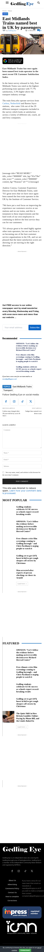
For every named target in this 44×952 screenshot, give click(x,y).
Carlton (5, 103)
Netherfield (15, 103)
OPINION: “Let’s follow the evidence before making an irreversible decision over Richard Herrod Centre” (27, 347)
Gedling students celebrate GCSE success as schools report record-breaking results (28, 369)
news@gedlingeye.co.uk (9, 379)
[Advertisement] (22, 147)
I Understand (25, 950)
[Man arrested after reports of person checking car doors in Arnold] (8, 573)
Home (4, 11)
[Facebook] (6, 401)
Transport (8, 390)
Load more (21, 584)
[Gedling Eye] (22, 4)
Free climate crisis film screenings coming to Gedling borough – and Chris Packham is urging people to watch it (28, 358)
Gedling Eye (12, 30)
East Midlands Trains (22, 386)
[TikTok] (22, 401)
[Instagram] (14, 401)
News (10, 11)
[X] (30, 401)
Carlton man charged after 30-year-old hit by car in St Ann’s (11, 413)
